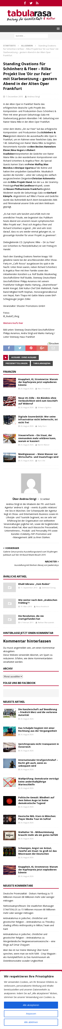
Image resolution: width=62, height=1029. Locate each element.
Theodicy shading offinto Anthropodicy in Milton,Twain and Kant (29, 925)
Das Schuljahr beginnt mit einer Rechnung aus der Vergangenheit (37, 729)
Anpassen (31, 1013)
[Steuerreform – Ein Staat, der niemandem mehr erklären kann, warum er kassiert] (9, 438)
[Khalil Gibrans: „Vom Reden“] (9, 587)
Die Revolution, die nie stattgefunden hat (31, 617)
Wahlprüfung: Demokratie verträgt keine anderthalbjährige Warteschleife (38, 781)
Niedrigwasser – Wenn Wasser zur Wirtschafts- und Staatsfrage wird (38, 455)
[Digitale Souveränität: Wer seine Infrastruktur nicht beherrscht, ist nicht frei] (9, 420)
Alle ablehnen (31, 1022)
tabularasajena (41, 363)
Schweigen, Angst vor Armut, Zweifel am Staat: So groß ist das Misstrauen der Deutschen (37, 851)
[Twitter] (31, 3)
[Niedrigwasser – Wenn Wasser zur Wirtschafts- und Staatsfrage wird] (9, 457)
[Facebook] (25, 3)
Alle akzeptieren (31, 1005)
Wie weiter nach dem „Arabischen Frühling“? (37, 601)
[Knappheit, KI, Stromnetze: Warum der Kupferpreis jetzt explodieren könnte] (9, 382)
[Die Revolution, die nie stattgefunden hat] (9, 619)
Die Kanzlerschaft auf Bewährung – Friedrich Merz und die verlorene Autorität (37, 712)
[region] (31, 1000)
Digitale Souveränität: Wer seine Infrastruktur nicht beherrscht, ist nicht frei (38, 419)
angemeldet (20, 647)
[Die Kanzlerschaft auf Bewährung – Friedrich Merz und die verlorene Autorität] (9, 712)
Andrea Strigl (33, 96)
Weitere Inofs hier (13, 323)
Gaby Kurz (42, 426)
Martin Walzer (44, 445)
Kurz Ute (41, 460)
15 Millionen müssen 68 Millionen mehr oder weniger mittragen (28, 897)
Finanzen (9, 371)
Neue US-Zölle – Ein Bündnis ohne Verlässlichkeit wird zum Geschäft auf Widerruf (38, 400)
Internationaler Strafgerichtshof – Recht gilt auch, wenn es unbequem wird (38, 762)
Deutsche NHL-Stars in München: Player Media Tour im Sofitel (37, 817)
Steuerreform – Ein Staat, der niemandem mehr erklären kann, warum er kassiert (37, 438)
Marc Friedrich (44, 388)
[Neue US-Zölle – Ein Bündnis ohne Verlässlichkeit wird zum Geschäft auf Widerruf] (9, 401)
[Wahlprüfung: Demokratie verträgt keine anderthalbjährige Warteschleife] (9, 782)
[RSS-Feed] (37, 3)
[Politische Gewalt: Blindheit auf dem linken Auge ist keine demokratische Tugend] (9, 801)
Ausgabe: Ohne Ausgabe (23, 357)
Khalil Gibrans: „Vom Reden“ (34, 583)
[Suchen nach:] (31, 35)
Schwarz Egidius (44, 407)
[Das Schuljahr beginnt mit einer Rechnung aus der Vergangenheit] (9, 731)
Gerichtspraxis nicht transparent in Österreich (38, 745)
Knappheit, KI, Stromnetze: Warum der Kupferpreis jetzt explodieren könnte (38, 382)
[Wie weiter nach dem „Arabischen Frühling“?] (9, 603)
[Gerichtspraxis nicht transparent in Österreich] (9, 747)
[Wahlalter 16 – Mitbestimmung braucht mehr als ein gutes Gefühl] (9, 835)
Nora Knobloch (42, 606)
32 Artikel (45, 498)
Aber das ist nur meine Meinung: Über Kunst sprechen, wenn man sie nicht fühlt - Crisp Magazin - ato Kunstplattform (30, 953)
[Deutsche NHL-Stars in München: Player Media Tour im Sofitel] (9, 819)
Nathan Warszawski (46, 622)
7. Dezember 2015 (14, 96)
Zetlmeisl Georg (48, 587)
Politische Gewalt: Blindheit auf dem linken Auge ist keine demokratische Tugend (36, 800)
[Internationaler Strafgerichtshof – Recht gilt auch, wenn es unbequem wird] (9, 763)
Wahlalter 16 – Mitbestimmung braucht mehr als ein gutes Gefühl (38, 833)
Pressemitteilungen (17, 363)
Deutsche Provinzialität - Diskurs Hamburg (25, 893)
